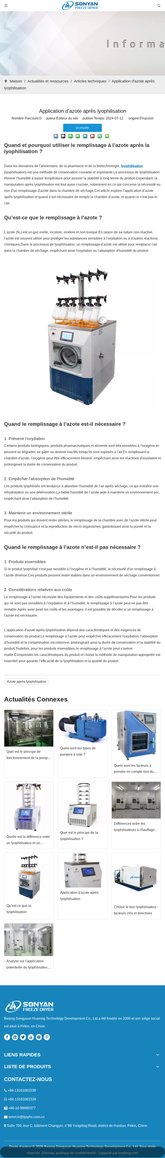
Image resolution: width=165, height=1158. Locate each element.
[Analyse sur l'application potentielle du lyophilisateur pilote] (28, 939)
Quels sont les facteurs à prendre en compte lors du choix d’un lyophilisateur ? (134, 769)
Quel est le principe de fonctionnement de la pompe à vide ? (28, 755)
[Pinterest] (47, 1037)
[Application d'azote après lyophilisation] (82, 870)
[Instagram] (39, 1037)
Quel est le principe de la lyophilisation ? (79, 836)
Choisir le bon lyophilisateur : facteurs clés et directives (136, 910)
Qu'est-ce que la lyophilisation (18, 909)
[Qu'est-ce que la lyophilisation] (28, 877)
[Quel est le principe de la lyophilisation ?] (82, 805)
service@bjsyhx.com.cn (26, 1117)
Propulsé (147, 118)
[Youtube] (31, 1037)
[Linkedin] (15, 1037)
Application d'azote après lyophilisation (79, 896)
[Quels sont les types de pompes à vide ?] (82, 726)
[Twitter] (23, 1037)
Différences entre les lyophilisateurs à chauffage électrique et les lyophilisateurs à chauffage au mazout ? (134, 827)
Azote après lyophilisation (26, 681)
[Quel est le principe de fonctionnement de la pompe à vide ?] (28, 728)
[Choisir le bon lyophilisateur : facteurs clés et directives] (136, 877)
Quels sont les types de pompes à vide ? (78, 751)
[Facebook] (7, 1037)
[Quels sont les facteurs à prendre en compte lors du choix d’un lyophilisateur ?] (136, 735)
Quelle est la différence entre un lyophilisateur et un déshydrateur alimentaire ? (28, 840)
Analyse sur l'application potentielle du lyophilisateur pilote (27, 965)
